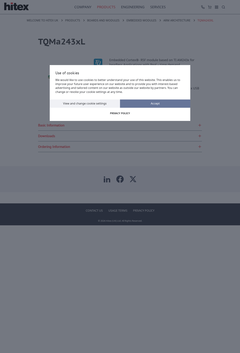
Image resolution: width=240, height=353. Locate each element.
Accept (155, 103)
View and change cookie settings (85, 103)
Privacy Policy (120, 113)
